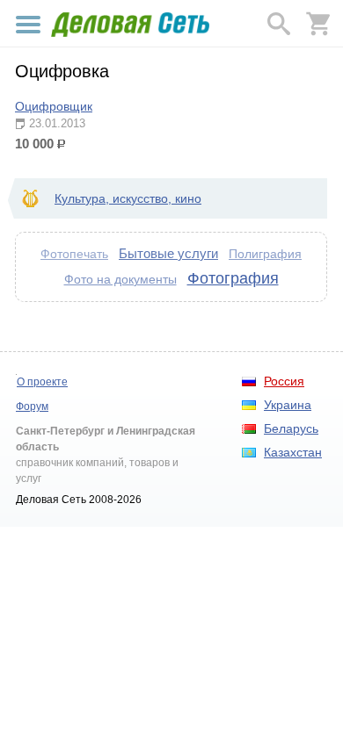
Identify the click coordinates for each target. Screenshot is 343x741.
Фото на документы (120, 279)
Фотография (233, 278)
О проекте (42, 382)
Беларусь (291, 428)
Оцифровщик (53, 106)
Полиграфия (265, 254)
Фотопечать (74, 254)
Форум (32, 406)
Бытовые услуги (168, 253)
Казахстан (293, 452)
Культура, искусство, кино (128, 198)
